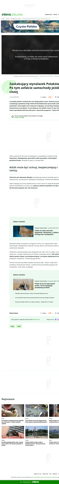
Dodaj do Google (27, 117)
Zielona (7, 18)
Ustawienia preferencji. (51, 477)
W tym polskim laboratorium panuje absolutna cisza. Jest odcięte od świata (34, 297)
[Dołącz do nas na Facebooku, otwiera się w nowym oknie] (55, 319)
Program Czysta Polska (16, 18)
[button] (48, 14)
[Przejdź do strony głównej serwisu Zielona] (17, 14)
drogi (12, 326)
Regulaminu (32, 477)
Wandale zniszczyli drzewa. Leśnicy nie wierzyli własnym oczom (31, 293)
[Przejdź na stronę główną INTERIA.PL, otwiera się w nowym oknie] (6, 14)
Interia (3, 18)
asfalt (19, 326)
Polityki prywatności (41, 477)
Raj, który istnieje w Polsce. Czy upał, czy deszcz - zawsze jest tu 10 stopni (34, 302)
